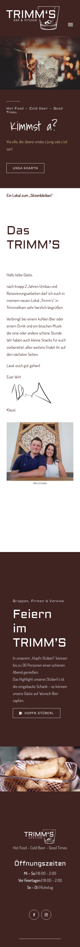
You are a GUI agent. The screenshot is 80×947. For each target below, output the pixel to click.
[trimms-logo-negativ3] (33, 8)
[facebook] (34, 915)
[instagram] (46, 915)
